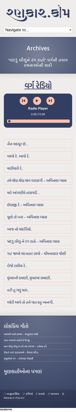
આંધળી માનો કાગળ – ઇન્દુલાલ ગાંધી (21, 334)
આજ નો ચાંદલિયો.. (19, 229)
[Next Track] (50, 101)
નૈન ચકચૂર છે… (17, 144)
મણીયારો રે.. (15, 168)
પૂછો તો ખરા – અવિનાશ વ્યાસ (27, 217)
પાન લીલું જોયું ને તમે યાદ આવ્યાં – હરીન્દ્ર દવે (25, 346)
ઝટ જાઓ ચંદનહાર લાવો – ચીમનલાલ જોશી (36, 253)
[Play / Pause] (37, 101)
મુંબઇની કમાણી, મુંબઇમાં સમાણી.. (29, 278)
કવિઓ (29, 394)
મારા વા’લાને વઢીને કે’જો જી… (18, 340)
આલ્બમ (55, 394)
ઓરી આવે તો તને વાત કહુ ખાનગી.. (30, 302)
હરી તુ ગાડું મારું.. (18, 290)
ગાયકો (41, 394)
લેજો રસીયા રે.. (16, 266)
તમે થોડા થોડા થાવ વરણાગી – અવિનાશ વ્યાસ (36, 180)
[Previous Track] (24, 101)
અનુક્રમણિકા (13, 394)
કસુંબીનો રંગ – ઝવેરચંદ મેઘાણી (18, 358)
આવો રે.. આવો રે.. (18, 156)
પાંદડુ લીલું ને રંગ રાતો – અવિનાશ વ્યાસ (33, 241)
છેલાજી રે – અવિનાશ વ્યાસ (25, 205)
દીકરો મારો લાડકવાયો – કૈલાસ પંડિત (21, 352)
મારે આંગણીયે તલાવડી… (23, 192)
